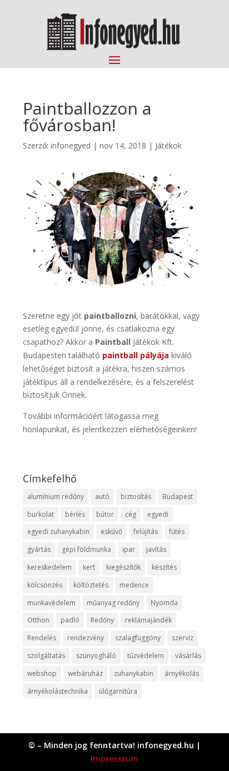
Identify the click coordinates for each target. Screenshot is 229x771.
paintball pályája (135, 355)
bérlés (75, 514)
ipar (128, 549)
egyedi (157, 514)
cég (130, 514)
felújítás (145, 531)
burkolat (40, 514)
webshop (42, 673)
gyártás (39, 549)
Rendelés (41, 637)
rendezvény (85, 637)
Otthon (38, 620)
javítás (156, 549)
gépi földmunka (86, 549)
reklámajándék (148, 620)
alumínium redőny (55, 496)
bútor (105, 514)
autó (102, 496)
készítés (164, 567)
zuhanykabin (133, 673)
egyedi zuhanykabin (58, 531)
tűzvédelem (145, 655)
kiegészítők (123, 567)
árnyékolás (182, 673)
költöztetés (90, 585)
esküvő (111, 531)
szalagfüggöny (138, 637)
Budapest (177, 496)
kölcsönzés (44, 585)
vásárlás (188, 655)
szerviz (182, 637)
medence (134, 585)
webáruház (85, 673)
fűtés (177, 531)
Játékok (168, 145)
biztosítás (136, 496)
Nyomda (164, 602)
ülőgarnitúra (118, 691)
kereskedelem (49, 567)
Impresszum (114, 758)
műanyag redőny (113, 602)
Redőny (102, 620)
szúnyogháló (96, 655)
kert (89, 567)
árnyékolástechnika (57, 691)
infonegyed (71, 145)
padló (70, 620)
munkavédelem (51, 602)
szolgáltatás (46, 655)
